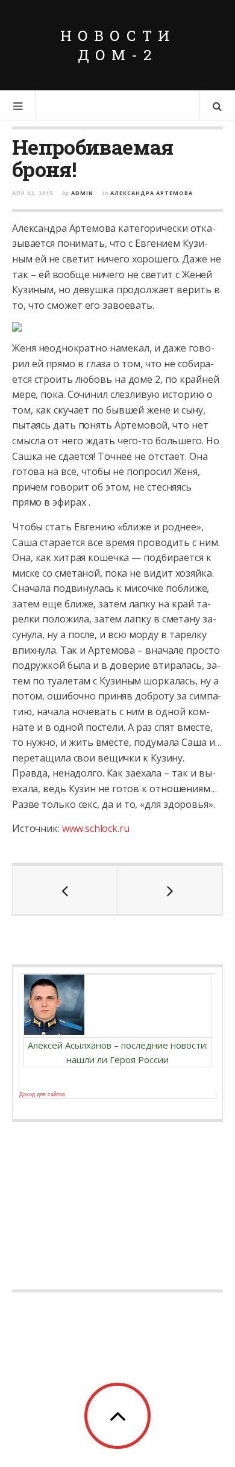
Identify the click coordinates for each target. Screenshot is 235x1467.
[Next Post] (170, 890)
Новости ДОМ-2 (117, 45)
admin (82, 193)
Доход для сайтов (42, 1094)
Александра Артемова (151, 193)
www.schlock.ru (96, 828)
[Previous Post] (65, 890)
